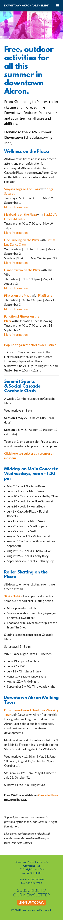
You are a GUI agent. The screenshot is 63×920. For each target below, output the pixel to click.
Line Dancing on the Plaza (21, 240)
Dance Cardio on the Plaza (22, 270)
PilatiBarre (45, 295)
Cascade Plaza (48, 795)
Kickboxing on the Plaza (20, 214)
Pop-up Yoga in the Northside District (30, 345)
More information (16, 207)
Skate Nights (13, 596)
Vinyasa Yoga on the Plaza (22, 189)
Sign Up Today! (31, 903)
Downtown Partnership (26, 5)
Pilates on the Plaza (17, 295)
